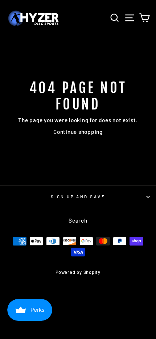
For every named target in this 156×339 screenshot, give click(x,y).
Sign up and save (78, 196)
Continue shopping (78, 131)
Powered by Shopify (78, 272)
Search (78, 220)
